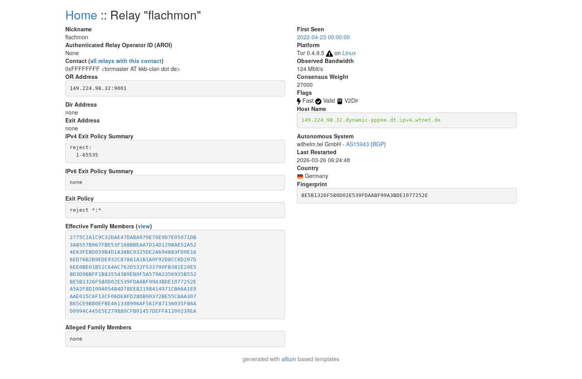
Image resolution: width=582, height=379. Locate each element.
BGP (378, 144)
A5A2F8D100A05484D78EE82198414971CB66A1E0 (133, 289)
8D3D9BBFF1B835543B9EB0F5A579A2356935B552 (133, 274)
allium (288, 359)
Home (81, 14)
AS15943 (357, 144)
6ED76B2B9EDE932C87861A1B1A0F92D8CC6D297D (133, 259)
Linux (349, 53)
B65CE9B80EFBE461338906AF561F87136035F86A (133, 303)
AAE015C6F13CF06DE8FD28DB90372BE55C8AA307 (133, 296)
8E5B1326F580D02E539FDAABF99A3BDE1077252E (133, 282)
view (144, 226)
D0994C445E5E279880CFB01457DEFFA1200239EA (133, 311)
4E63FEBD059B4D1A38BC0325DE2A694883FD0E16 (133, 252)
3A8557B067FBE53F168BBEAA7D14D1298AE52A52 (133, 245)
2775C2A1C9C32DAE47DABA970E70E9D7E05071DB (133, 237)
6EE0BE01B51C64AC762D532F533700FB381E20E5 (133, 267)
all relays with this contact (126, 61)
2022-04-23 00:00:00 (323, 37)
